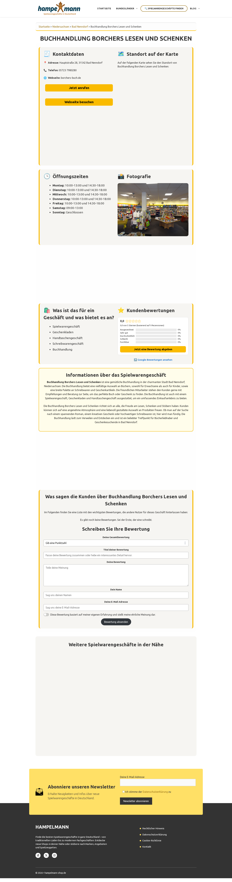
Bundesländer (125, 8)
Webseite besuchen (79, 102)
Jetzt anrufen (79, 88)
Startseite (104, 8)
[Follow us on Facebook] (38, 855)
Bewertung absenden (116, 621)
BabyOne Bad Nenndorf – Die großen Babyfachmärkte (82, 735)
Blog (193, 8)
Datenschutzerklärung (155, 791)
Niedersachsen (60, 26)
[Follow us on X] (46, 855)
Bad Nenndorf (80, 26)
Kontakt (146, 846)
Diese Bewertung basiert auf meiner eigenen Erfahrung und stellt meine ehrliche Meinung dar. (102, 614)
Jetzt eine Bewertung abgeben (153, 349)
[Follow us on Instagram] (54, 855)
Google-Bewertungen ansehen (155, 359)
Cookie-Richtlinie (151, 840)
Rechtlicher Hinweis (153, 828)
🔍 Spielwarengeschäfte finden (164, 8)
